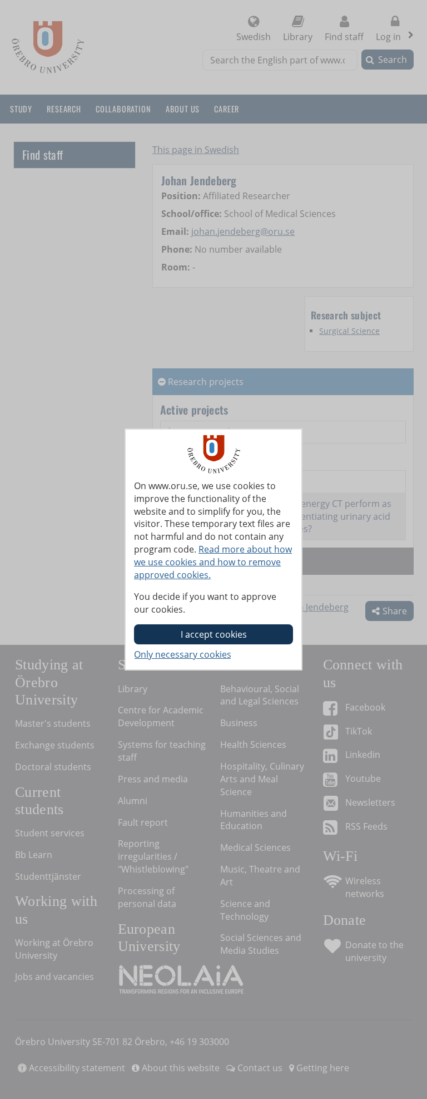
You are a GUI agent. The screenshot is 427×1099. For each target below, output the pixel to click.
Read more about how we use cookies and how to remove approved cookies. (213, 562)
